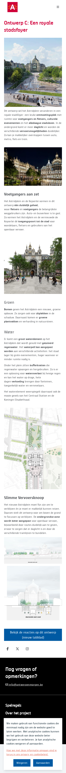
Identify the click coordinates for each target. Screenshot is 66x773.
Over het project (18, 713)
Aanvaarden (43, 762)
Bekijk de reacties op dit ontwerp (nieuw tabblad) (33, 634)
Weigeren (21, 762)
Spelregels (13, 705)
